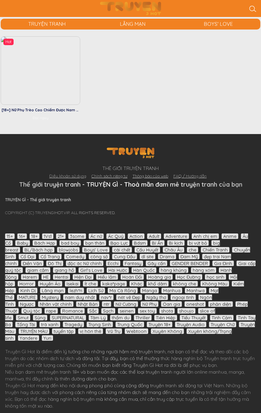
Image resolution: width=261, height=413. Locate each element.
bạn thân (94, 243)
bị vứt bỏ (198, 243)
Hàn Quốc (144, 270)
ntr (106, 304)
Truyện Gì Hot (20, 352)
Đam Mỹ (189, 256)
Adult (154, 236)
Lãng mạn (132, 24)
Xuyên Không (167, 331)
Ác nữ (96, 236)
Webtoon (136, 331)
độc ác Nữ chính (85, 263)
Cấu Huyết (147, 249)
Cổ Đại (27, 256)
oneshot (195, 304)
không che (184, 283)
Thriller (143, 317)
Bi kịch (176, 243)
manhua (218, 372)
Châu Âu (173, 249)
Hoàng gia (159, 277)
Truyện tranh (218, 358)
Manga (149, 290)
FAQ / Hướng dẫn (190, 176)
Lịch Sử (95, 290)
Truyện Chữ (222, 324)
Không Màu (214, 283)
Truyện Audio (191, 324)
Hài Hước (117, 270)
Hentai (61, 277)
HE (46, 277)
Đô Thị (55, 263)
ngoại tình (183, 297)
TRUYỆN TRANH (47, 24)
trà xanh (49, 324)
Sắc (93, 311)
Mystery (50, 297)
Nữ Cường (126, 304)
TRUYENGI (130, 8)
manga (236, 372)
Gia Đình (223, 263)
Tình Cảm (222, 317)
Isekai (73, 283)
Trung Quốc (129, 324)
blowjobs (68, 249)
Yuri (47, 338)
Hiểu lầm (107, 277)
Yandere (28, 338)
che (192, 249)
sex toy (147, 311)
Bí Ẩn (157, 243)
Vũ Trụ (113, 331)
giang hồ (64, 270)
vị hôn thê (90, 331)
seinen (127, 311)
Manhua (171, 290)
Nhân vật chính (56, 304)
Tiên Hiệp (165, 317)
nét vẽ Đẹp (129, 297)
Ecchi (113, 263)
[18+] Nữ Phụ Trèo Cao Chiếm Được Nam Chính (44, 110)
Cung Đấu (124, 256)
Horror (26, 283)
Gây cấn (156, 263)
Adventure (176, 236)
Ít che (90, 283)
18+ (34, 236)
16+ (22, 236)
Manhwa (196, 290)
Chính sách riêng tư (109, 176)
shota (167, 311)
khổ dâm (157, 283)
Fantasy (133, 263)
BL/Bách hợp (38, 249)
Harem (30, 277)
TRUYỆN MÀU (34, 331)
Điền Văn (32, 263)
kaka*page (113, 283)
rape (51, 311)
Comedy (75, 256)
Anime (230, 236)
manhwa (14, 379)
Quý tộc (31, 311)
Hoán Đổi (132, 277)
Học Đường (189, 277)
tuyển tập (64, 331)
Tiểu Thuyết (193, 317)
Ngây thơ (156, 297)
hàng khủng (174, 270)
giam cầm (38, 270)
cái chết (122, 249)
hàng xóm (203, 270)
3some (77, 236)
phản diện (220, 304)
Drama (167, 256)
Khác (136, 283)
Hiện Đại (83, 277)
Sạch (108, 311)
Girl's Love (91, 270)
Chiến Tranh (215, 249)
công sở (99, 256)
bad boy (70, 243)
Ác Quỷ (115, 236)
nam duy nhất (80, 297)
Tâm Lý (98, 317)
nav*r (106, 297)
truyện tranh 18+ (62, 372)
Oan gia (171, 304)
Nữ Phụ (149, 304)
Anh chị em (205, 236)
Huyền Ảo (50, 283)
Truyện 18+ (160, 324)
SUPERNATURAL (68, 317)
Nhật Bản (88, 304)
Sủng (40, 317)
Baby (22, 243)
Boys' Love (218, 24)
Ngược (27, 304)
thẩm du (120, 317)
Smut (23, 317)
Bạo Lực (119, 243)
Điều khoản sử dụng (67, 176)
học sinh (215, 277)
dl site (147, 256)
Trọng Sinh (99, 324)
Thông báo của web (150, 176)
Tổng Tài (26, 324)
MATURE (27, 297)
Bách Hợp (44, 243)
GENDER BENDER (190, 263)
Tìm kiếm (252, 8)
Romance (72, 311)
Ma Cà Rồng (122, 290)
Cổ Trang (50, 256)
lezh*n (76, 290)
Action (136, 236)
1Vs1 (48, 236)
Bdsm (140, 243)
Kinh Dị (28, 290)
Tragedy (73, 324)
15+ (10, 236)
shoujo (186, 311)
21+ (61, 236)
